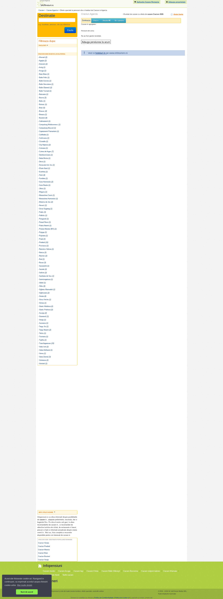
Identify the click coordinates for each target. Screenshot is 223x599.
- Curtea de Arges (46, 151)
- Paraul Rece (44, 222)
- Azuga (42, 71)
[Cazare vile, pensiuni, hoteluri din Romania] (45, 3)
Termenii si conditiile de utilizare (82, 598)
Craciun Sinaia (43, 543)
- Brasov (42, 111)
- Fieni (41, 175)
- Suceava (43, 323)
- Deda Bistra (44, 158)
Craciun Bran (43, 553)
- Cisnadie (43, 141)
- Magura (42, 192)
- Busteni (42, 118)
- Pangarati (43, 219)
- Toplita (42, 340)
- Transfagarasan (46, 343)
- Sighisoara (43, 293)
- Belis (41, 101)
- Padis (42, 212)
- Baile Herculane (45, 84)
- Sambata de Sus (46, 276)
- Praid (41, 239)
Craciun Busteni (44, 556)
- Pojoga (42, 232)
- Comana (43, 148)
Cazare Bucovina (130, 571)
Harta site (149, 598)
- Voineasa (43, 360)
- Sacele (42, 269)
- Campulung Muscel (47, 128)
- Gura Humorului (45, 182)
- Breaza (42, 114)
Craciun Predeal (44, 546)
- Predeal (43, 242)
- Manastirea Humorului (48, 199)
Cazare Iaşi (78, 571)
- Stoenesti (43, 316)
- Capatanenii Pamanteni (48, 131)
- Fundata (43, 178)
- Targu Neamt (44, 330)
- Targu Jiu (43, 326)
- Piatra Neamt (44, 226)
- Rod (41, 259)
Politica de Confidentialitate (103, 598)
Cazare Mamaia (170, 571)
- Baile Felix (43, 77)
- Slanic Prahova (45, 310)
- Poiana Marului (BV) (47, 229)
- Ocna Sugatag (45, 209)
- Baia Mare (43, 74)
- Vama (42, 353)
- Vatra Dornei (44, 357)
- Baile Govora (44, 81)
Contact (141, 598)
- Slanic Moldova (45, 306)
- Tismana (43, 337)
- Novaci (42, 205)
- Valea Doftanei (45, 350)
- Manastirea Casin (46, 195)
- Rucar (42, 263)
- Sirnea (42, 303)
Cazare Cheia (92, 571)
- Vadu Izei (43, 347)
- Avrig (41, 67)
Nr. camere (119, 20)
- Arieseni (42, 64)
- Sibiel (42, 283)
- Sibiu (41, 286)
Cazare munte (49, 571)
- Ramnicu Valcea (46, 249)
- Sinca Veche (44, 300)
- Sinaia (42, 296)
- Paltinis (42, 215)
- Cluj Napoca (44, 145)
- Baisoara (43, 94)
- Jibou (42, 188)
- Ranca (42, 252)
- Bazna (42, 98)
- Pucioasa (43, 246)
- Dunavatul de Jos (46, 165)
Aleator (105, 20)
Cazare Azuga (64, 571)
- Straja (42, 320)
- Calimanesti (44, 121)
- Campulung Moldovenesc (49, 125)
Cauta (70, 30)
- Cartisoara (43, 138)
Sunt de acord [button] (27, 592)
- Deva (41, 162)
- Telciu (42, 333)
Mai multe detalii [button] (24, 585)
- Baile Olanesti (45, 88)
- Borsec (42, 104)
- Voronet (42, 363)
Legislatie (134, 598)
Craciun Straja (43, 560)
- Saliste (42, 273)
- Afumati (42, 57)
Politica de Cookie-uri (122, 598)
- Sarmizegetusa (45, 279)
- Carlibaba (43, 135)
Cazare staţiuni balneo (150, 571)
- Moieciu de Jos (45, 202)
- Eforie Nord (44, 168)
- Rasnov (42, 256)
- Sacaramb (43, 266)
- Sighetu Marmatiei (46, 289)
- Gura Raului (44, 185)
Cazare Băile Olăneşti (111, 571)
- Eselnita (43, 172)
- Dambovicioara (45, 155)
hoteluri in (100, 53)
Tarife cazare (67, 575)
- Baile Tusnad (44, 91)
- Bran (41, 108)
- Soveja (42, 313)
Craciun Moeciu (44, 550)
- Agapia (42, 61)
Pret (95, 20)
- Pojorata (43, 236)
